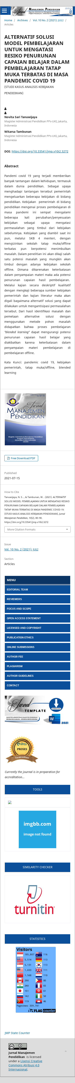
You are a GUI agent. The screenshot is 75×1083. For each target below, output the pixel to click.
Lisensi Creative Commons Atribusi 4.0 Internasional (25, 1065)
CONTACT (13, 685)
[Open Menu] (4, 10)
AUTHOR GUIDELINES (20, 675)
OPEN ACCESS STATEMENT (24, 618)
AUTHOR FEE (15, 656)
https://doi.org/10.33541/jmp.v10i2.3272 (40, 151)
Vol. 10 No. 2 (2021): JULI (48, 20)
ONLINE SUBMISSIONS (20, 647)
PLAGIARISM (14, 666)
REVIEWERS (14, 599)
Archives (22, 20)
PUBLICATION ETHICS (20, 637)
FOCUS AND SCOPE (19, 608)
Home (8, 20)
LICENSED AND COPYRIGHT (24, 628)
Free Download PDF (22, 458)
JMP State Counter (17, 1033)
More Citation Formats (21, 529)
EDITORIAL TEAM (17, 589)
